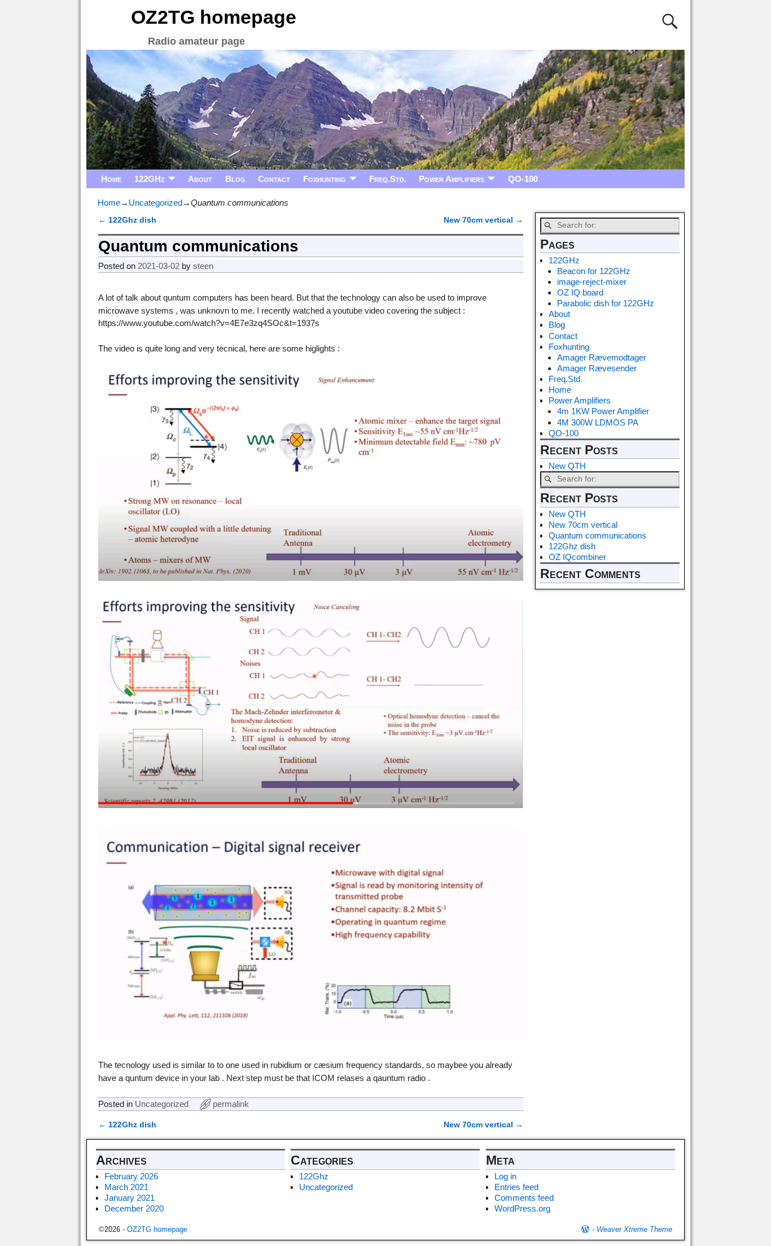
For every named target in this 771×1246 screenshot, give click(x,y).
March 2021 (126, 1187)
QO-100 (523, 179)
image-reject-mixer (592, 281)
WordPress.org (522, 1208)
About (200, 179)
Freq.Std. (387, 179)
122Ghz (313, 1176)
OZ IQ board (580, 292)
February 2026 (131, 1176)
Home (111, 179)
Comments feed (524, 1197)
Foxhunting (324, 179)
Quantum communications (597, 535)
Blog (235, 179)
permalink (231, 1104)
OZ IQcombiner (577, 557)
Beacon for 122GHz (593, 271)
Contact (274, 179)
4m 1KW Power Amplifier (603, 411)
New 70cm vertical (583, 524)
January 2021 (129, 1197)
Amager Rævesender (597, 368)
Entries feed (516, 1187)
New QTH (567, 466)
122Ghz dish (572, 546)
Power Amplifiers (451, 179)
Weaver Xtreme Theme (634, 1229)
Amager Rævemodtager (601, 357)
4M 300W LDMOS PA (597, 422)
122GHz (149, 179)
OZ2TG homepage (213, 17)
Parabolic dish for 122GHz (605, 303)
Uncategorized (155, 202)
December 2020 (134, 1208)
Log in (505, 1176)
